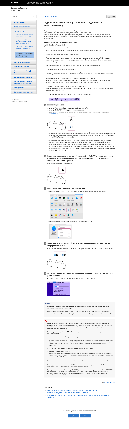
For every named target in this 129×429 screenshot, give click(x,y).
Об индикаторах (53, 113)
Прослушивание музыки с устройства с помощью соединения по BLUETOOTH (72, 390)
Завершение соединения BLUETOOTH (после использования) (67, 393)
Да (73, 415)
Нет (85, 415)
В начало (54, 16)
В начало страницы (109, 382)
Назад (47, 16)
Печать (112, 16)
